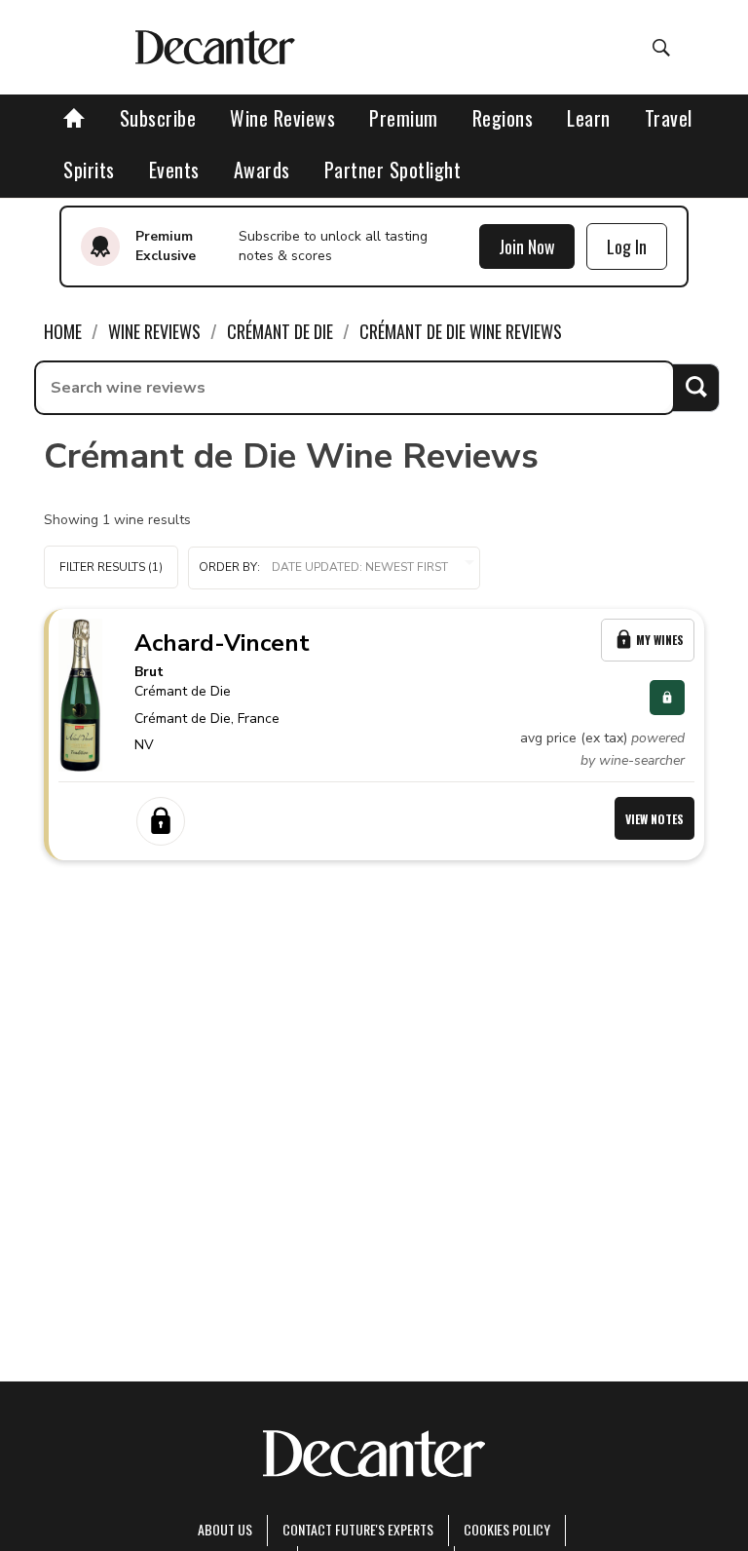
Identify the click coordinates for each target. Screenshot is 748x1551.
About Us (225, 1529)
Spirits (89, 169)
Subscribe (158, 117)
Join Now (527, 246)
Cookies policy (507, 1529)
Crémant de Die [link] (280, 331)
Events (174, 169)
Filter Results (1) (111, 567)
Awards (262, 169)
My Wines (660, 639)
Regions (503, 117)
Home (63, 331)
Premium (403, 117)
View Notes (654, 819)
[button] (334, 568)
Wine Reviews (282, 117)
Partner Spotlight (393, 169)
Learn (589, 117)
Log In (627, 246)
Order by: (229, 567)
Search (696, 387)
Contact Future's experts (357, 1529)
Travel (668, 117)
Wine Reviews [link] (154, 331)
